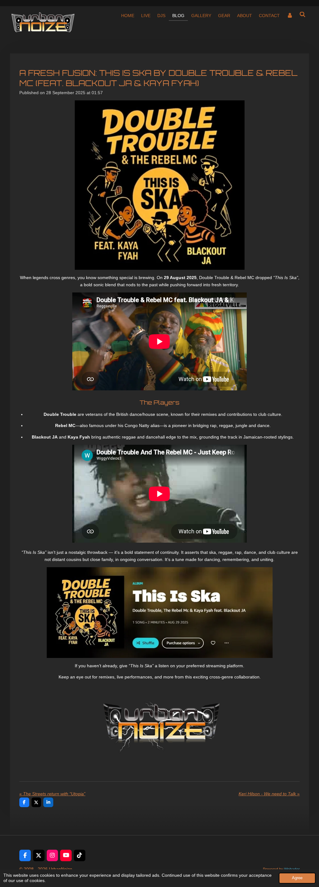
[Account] (289, 15)
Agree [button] (297, 878)
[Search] (302, 14)
